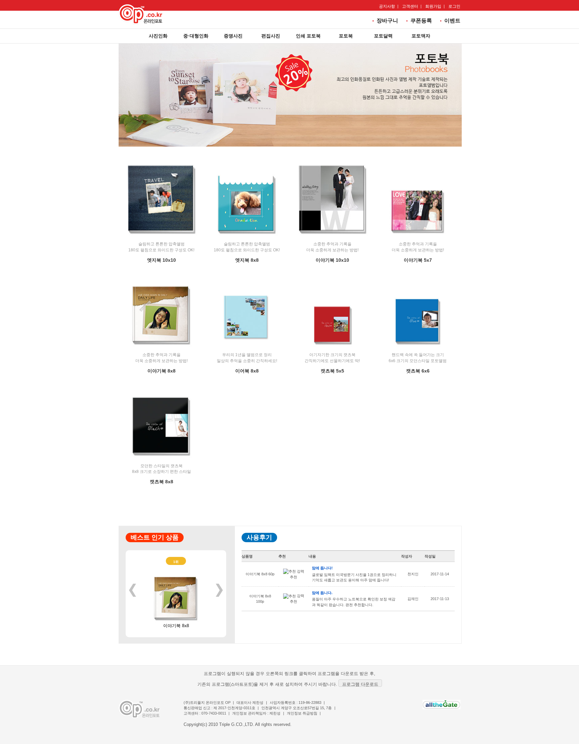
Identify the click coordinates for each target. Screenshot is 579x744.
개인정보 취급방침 (302, 713)
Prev (132, 590)
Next (219, 590)
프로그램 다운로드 (360, 684)
